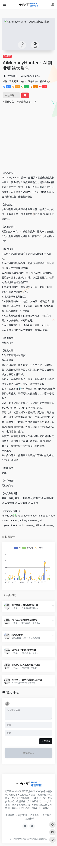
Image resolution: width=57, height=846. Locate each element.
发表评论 (45, 741)
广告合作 (34, 815)
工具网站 (7, 56)
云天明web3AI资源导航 (36, 839)
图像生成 (32, 81)
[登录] (52, 4)
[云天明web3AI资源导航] (28, 4)
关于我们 (47, 815)
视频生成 (44, 81)
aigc (23, 81)
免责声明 (22, 815)
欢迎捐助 (29, 818)
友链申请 (10, 815)
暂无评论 (12, 692)
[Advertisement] (28, 138)
